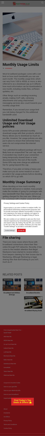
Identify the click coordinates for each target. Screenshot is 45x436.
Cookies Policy (11, 215)
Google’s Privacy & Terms (30, 215)
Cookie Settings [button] (10, 230)
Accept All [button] (21, 230)
